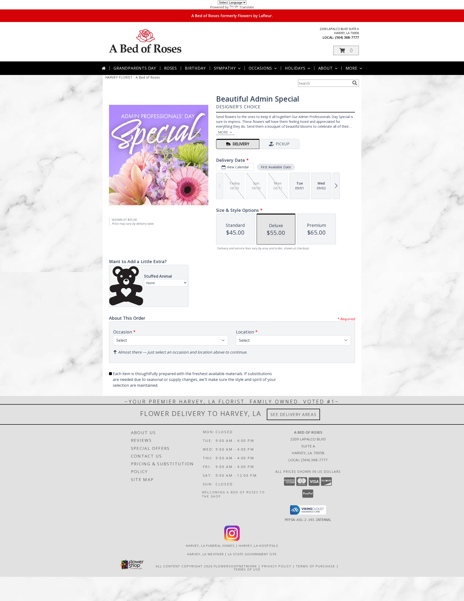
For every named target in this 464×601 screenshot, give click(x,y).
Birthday (195, 68)
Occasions (260, 68)
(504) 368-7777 (347, 37)
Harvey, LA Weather (205, 554)
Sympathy (225, 68)
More (351, 68)
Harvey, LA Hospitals (258, 545)
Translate (246, 7)
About (325, 68)
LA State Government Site (252, 554)
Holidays (295, 68)
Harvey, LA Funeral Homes (210, 545)
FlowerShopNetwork (235, 566)
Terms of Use (247, 569)
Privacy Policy (276, 566)
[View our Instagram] (232, 539)
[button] (346, 50)
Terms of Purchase (315, 566)
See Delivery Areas (293, 414)
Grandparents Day (135, 68)
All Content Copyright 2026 (184, 566)
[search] (355, 83)
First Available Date (276, 167)
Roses (170, 68)
